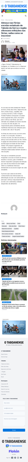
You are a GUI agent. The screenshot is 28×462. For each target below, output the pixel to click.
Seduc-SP (17, 233)
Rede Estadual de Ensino (8, 231)
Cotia (19, 223)
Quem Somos (4, 354)
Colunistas (3, 394)
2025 (3, 223)
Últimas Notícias (4, 386)
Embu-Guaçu (22, 226)
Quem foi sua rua (5, 389)
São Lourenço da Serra (7, 233)
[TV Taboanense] (14, 446)
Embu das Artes (9, 20)
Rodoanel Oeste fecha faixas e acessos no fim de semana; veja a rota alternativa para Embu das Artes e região (14, 306)
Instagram (4, 66)
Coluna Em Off (4, 384)
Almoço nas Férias (11, 223)
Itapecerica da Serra (7, 228)
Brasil (2, 376)
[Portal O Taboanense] (14, 441)
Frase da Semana (5, 391)
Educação (4, 226)
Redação (7, 41)
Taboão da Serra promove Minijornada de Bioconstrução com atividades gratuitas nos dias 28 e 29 (14, 259)
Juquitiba (16, 228)
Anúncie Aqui (4, 356)
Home (2, 20)
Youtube (12, 66)
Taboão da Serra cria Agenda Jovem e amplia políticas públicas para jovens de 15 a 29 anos (13, 283)
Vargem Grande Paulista (18, 236)
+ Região (3, 371)
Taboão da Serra (6, 236)
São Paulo (3, 374)
